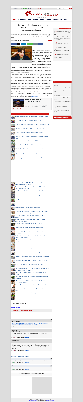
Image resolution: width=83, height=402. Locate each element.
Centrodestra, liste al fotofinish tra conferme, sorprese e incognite (29, 190)
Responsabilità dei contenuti (33, 400)
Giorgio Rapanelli (15, 340)
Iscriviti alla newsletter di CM (22, 311)
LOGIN (29, 8)
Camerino (60, 21)
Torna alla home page (15, 307)
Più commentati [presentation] (67, 28)
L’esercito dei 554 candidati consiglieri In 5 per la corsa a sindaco (29, 132)
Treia (56, 21)
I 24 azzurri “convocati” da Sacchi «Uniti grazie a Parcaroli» (28, 144)
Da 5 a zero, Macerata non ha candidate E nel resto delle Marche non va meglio (32, 124)
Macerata (18, 21)
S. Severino (47, 21)
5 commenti (50, 40)
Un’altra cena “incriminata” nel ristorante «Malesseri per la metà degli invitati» (61, 43)
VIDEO (65, 19)
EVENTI (42, 19)
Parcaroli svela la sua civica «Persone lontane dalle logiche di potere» (30, 140)
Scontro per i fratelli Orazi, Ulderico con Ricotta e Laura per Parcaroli (30, 297)
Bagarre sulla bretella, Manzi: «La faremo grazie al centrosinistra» (29, 227)
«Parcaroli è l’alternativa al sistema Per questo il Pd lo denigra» (28, 223)
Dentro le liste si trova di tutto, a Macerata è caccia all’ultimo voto (29, 128)
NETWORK (39, 8)
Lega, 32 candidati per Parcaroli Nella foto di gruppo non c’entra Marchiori (31, 153)
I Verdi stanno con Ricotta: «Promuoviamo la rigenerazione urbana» (29, 293)
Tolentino (37, 21)
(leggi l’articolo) (34, 96)
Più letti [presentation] (56, 28)
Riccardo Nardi (15, 330)
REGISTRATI (33, 8)
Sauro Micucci (14, 319)
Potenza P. (42, 21)
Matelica (64, 21)
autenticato (26, 327)
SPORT (29, 19)
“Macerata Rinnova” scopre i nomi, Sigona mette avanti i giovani (29, 248)
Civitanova (23, 21)
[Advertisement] (30, 171)
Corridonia (52, 21)
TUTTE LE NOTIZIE (21, 19)
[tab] (56, 28)
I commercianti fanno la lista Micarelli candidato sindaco (27, 207)
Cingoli (68, 21)
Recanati (28, 21)
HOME (14, 19)
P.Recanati (32, 21)
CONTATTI (19, 8)
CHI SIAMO (15, 8)
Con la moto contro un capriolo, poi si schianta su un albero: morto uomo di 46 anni (62, 33)
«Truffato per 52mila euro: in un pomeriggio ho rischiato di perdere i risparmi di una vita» (61, 56)
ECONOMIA (48, 19)
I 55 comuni (14, 21)
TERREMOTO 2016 (57, 19)
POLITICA (35, 19)
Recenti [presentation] (61, 28)
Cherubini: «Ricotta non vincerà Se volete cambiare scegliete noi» (29, 252)
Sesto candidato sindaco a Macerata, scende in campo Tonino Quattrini (30, 284)
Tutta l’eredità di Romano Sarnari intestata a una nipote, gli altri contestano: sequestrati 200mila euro (62, 38)
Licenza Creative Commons (50, 400)
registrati (37, 375)
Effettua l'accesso (28, 375)
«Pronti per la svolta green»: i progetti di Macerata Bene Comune (29, 264)
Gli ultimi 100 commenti (62, 117)
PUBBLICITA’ (24, 8)
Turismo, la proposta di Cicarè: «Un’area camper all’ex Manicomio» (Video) (31, 116)
